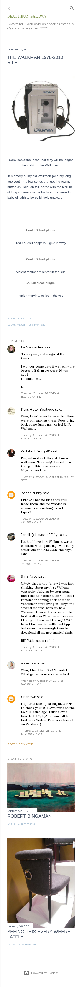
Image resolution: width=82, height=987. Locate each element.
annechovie (30, 663)
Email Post (25, 318)
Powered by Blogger (44, 973)
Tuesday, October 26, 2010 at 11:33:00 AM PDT (40, 395)
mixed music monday (31, 324)
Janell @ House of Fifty (39, 535)
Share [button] (11, 318)
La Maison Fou (32, 347)
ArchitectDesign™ (35, 451)
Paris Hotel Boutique (37, 409)
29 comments (27, 944)
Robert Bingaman (29, 816)
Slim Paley (29, 577)
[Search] (72, 7)
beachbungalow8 (26, 16)
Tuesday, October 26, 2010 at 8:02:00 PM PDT (40, 648)
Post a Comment (20, 744)
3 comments (26, 823)
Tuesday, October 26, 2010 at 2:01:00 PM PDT (40, 520)
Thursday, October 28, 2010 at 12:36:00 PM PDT (41, 732)
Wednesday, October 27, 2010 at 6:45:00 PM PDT (42, 682)
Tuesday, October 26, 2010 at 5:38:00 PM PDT (40, 562)
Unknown (28, 697)
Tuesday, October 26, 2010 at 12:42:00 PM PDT (40, 436)
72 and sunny (31, 493)
